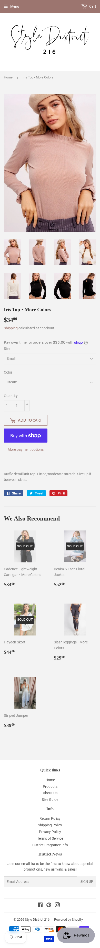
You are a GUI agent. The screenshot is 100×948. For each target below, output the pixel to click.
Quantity (11, 396)
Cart (92, 6)
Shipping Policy (50, 825)
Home (8, 77)
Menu (14, 6)
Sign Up (87, 882)
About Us (50, 793)
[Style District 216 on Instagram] (57, 906)
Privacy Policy (50, 832)
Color (8, 372)
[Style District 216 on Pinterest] (49, 906)
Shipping (11, 328)
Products (50, 786)
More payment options (26, 449)
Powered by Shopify (68, 919)
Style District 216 (37, 919)
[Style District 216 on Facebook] (40, 906)
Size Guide (50, 799)
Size (7, 348)
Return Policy (50, 818)
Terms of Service (50, 838)
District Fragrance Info (50, 845)
